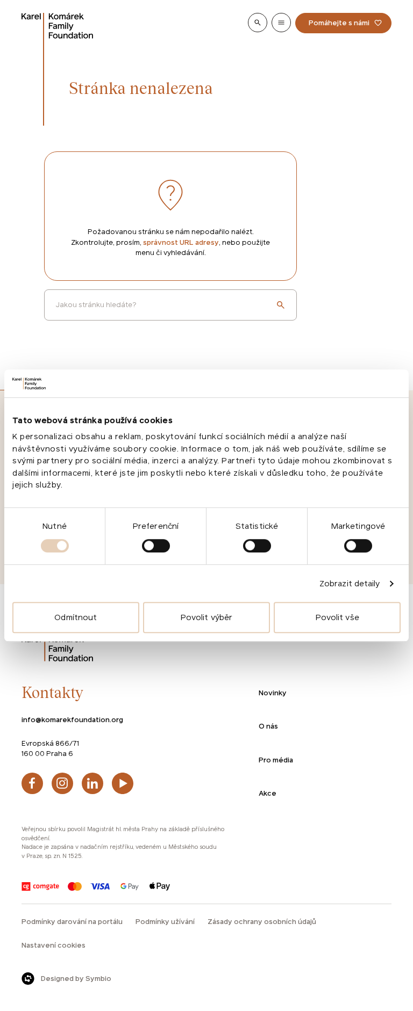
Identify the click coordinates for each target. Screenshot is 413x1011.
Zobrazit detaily (349, 583)
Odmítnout (75, 617)
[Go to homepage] (58, 26)
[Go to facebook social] (32, 783)
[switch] (156, 545)
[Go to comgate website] (40, 886)
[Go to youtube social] (122, 783)
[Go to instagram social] (62, 783)
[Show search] (257, 22)
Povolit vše (337, 617)
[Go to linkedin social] (92, 783)
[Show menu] (281, 22)
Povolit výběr (206, 617)
